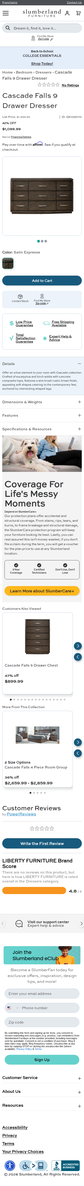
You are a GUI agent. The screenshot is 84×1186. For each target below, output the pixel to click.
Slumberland (30, 1174)
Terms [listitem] (8, 1143)
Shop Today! (42, 63)
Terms (38, 1049)
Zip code (41, 303)
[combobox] (42, 28)
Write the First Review (42, 843)
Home (7, 72)
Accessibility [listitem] (15, 1127)
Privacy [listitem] (9, 1135)
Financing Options (21, 136)
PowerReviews (21, 814)
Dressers (43, 72)
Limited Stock (20, 301)
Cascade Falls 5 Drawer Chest (31, 665)
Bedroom (24, 72)
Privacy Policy (24, 1049)
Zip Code (43, 39)
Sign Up (42, 1059)
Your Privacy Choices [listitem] (23, 1151)
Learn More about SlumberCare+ (42, 591)
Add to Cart (42, 280)
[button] (78, 13)
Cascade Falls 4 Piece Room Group (36, 767)
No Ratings (70, 85)
